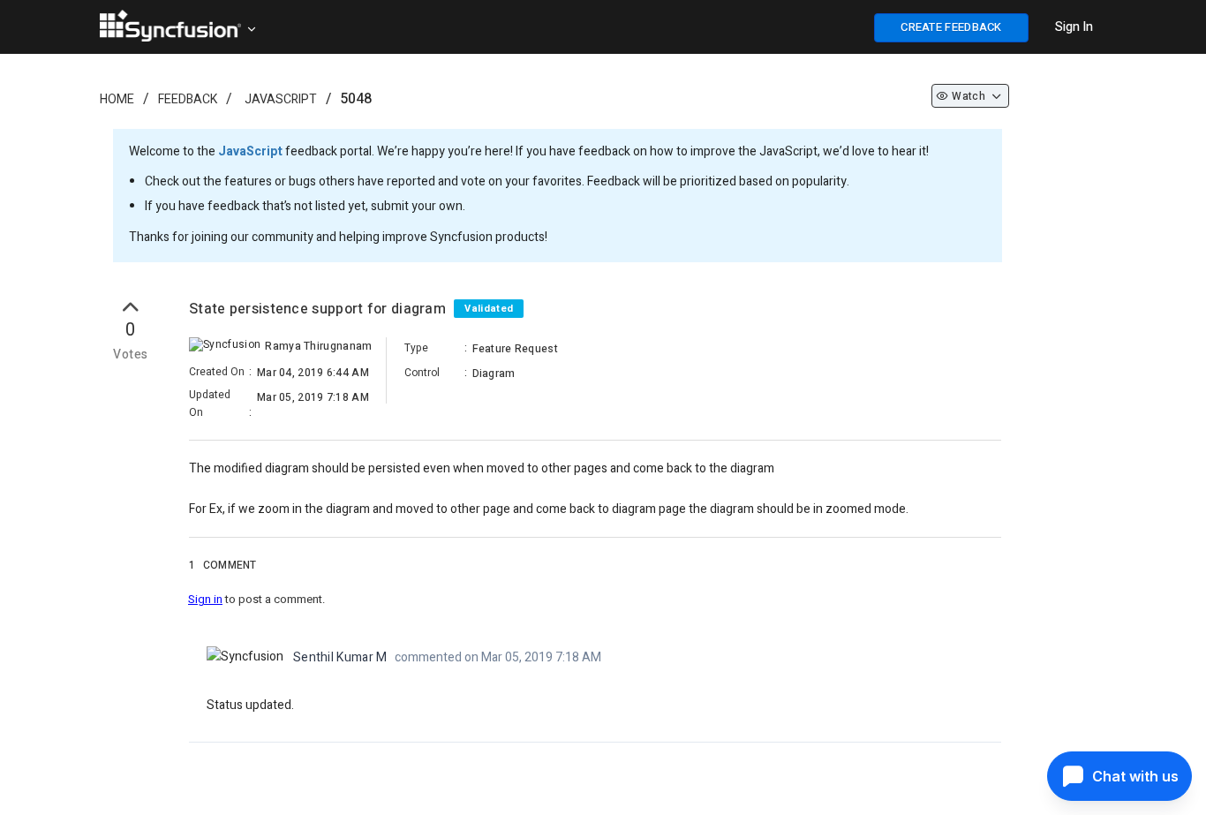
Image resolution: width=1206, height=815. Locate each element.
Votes (130, 355)
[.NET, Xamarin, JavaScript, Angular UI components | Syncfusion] (170, 26)
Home (117, 99)
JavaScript (281, 99)
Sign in (205, 599)
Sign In (1074, 27)
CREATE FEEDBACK (951, 27)
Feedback (187, 99)
